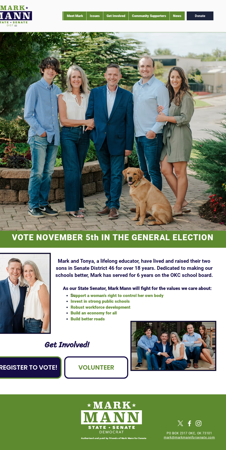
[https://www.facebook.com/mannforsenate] (189, 423)
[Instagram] (198, 423)
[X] (180, 423)
